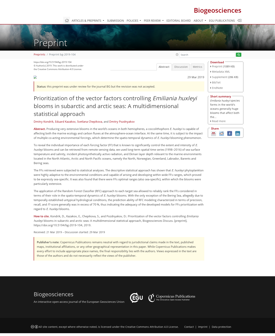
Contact (189, 327)
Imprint (202, 327)
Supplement (219, 77)
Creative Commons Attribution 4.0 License (151, 327)
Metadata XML (221, 71)
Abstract (164, 67)
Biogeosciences (217, 10)
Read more (219, 121)
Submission (115, 20)
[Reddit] (221, 133)
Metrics (197, 67)
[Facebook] (229, 133)
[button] (177, 54)
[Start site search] (238, 55)
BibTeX (216, 82)
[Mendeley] (213, 133)
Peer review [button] (152, 20)
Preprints (39, 54)
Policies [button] (133, 20)
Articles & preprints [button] (87, 20)
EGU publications (222, 20)
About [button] (199, 20)
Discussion (181, 67)
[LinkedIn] (237, 133)
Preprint (217, 66)
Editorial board (178, 20)
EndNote (217, 88)
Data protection (221, 327)
